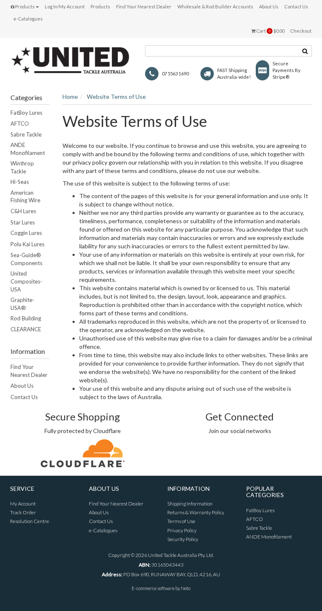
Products (24, 6)
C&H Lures (23, 211)
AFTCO (19, 123)
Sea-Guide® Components (26, 259)
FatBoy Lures (26, 112)
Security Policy (182, 539)
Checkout (301, 31)
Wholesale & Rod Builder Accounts (215, 6)
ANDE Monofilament (27, 149)
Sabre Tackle (26, 134)
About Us (268, 6)
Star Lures (22, 222)
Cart (269, 31)
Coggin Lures (26, 232)
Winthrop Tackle (22, 167)
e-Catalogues (28, 18)
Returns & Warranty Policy (195, 512)
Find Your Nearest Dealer (143, 6)
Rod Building (25, 318)
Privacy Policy (182, 530)
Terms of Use (181, 521)
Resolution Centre (29, 521)
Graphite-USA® (22, 303)
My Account (23, 503)
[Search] (305, 51)
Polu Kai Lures (27, 244)
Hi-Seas (19, 181)
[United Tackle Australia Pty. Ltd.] (71, 59)
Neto (185, 588)
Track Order (23, 512)
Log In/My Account (65, 6)
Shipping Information (190, 503)
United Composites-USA (26, 281)
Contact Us (296, 6)
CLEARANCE (25, 329)
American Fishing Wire (25, 196)
